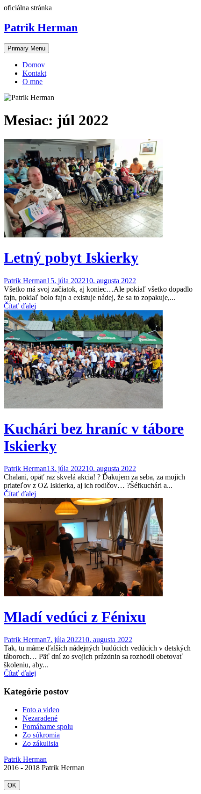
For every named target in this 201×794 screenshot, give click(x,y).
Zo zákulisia (40, 743)
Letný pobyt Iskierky (71, 257)
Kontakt (34, 73)
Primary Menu (26, 48)
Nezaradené (39, 718)
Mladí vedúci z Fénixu (75, 616)
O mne (32, 82)
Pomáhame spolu (47, 726)
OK (11, 785)
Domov (33, 65)
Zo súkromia (41, 735)
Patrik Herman (41, 27)
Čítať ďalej (20, 306)
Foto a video (40, 710)
